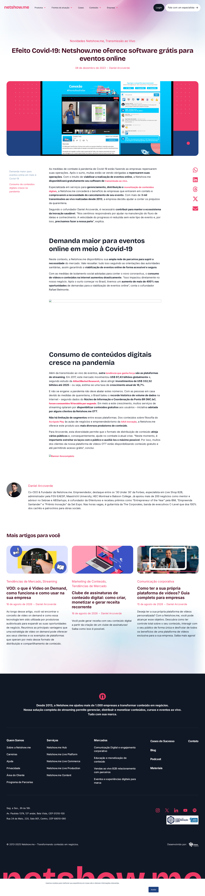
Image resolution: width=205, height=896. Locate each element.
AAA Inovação (129, 421)
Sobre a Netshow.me (19, 747)
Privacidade (13, 768)
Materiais (156, 768)
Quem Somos (15, 740)
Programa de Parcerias (20, 782)
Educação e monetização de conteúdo (110, 759)
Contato (193, 741)
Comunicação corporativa (155, 581)
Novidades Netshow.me (87, 41)
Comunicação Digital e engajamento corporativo (115, 749)
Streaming (50, 581)
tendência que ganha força (120, 373)
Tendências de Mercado (23, 581)
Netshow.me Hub (57, 747)
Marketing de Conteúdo (89, 581)
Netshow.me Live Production (63, 768)
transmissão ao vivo (116, 181)
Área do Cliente (16, 775)
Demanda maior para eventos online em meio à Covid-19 (22, 175)
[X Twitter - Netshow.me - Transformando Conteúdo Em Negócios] (167, 810)
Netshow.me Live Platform (62, 754)
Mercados (100, 740)
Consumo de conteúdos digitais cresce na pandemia (21, 188)
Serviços (52, 740)
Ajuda (10, 761)
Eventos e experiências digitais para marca (115, 781)
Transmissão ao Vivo (120, 41)
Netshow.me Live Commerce (63, 761)
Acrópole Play (56, 421)
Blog (153, 750)
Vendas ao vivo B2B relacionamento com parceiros (115, 770)
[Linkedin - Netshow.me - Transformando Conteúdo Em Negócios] (176, 810)
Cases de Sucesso (162, 741)
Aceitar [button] (153, 889)
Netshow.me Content (59, 775)
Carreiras (12, 754)
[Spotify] (194, 810)
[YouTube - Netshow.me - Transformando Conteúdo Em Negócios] (185, 810)
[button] (40, 7)
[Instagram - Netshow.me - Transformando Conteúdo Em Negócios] (158, 810)
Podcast (155, 759)
